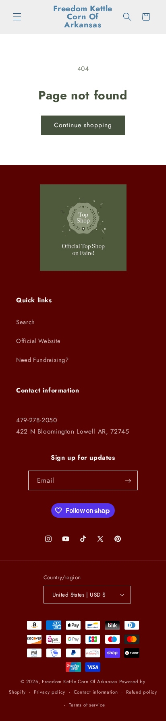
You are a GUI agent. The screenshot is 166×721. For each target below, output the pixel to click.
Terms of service (87, 705)
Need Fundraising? (42, 359)
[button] (17, 17)
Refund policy (141, 692)
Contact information (96, 692)
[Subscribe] (128, 480)
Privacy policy (49, 692)
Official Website (38, 341)
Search (25, 322)
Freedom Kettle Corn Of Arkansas (80, 681)
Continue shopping (83, 125)
